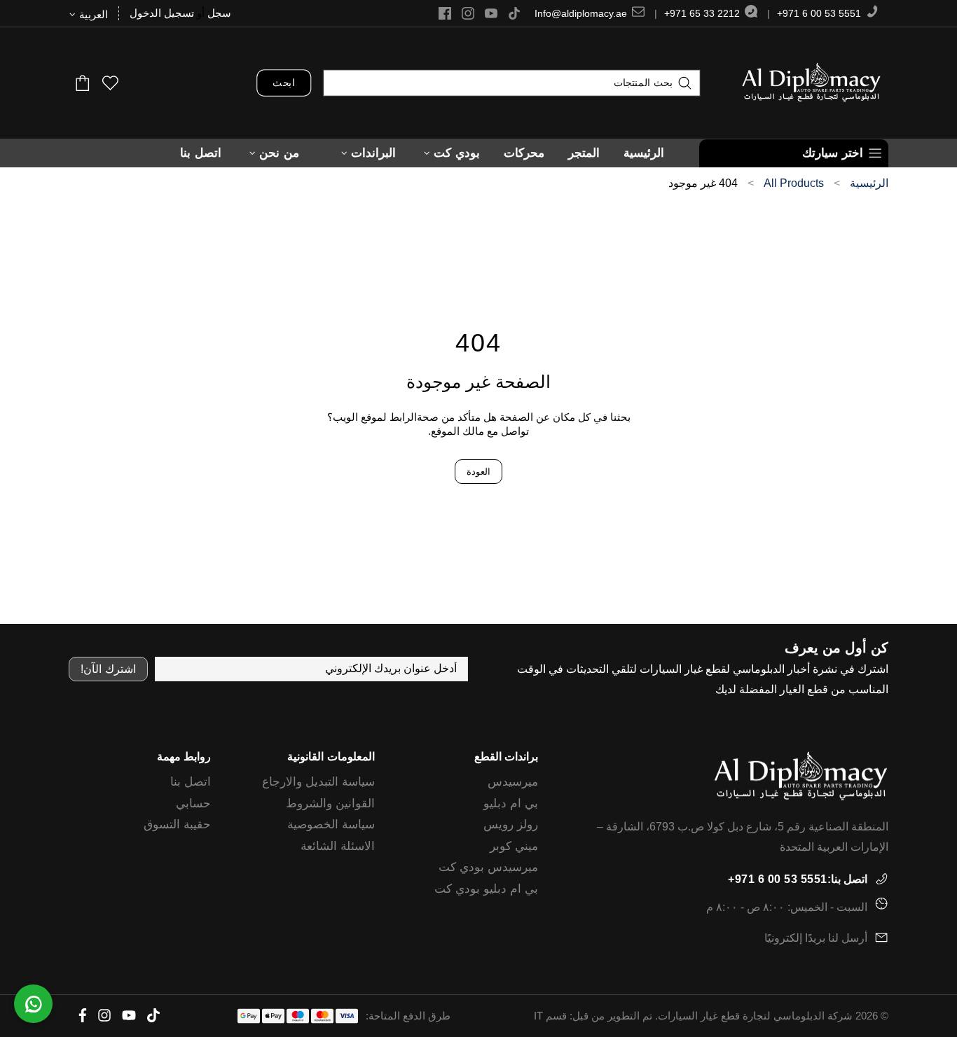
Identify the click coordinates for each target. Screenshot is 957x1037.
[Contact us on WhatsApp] (33, 1003)
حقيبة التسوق (177, 824)
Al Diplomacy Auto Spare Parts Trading (811, 82)
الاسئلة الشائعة (338, 846)
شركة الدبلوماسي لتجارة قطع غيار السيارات (755, 1016)
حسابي (193, 803)
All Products (794, 183)
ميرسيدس (513, 781)
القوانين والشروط (330, 803)
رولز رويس (510, 824)
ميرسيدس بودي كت (488, 867)
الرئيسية (869, 183)
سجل (219, 13)
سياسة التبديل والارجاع (318, 781)
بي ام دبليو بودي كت (486, 889)
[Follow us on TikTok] (514, 13)
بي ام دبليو (510, 803)
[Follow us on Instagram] (468, 13)
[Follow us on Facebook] (445, 13)
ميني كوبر (514, 846)
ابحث (284, 83)
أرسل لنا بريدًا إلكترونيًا (815, 938)
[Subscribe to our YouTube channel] (491, 13)
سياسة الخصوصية (331, 824)
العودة (478, 471)
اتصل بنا (190, 781)
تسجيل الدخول (162, 13)
